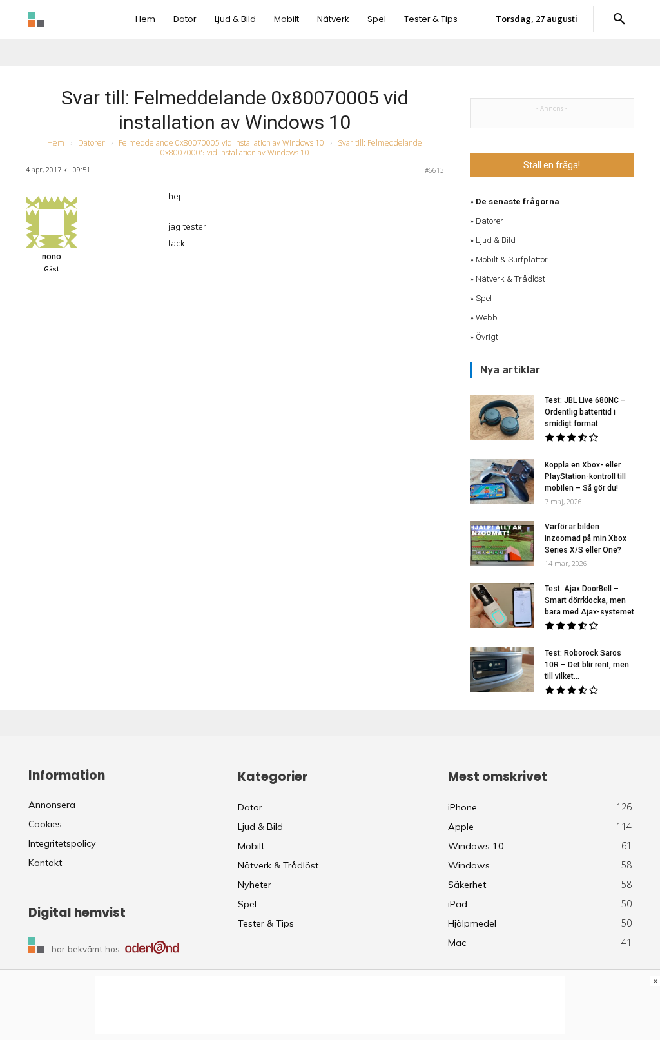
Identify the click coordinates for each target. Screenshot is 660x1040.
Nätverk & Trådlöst (510, 279)
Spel (484, 298)
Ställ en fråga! (551, 165)
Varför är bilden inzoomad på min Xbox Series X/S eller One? (585, 538)
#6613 (434, 170)
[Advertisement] (330, 1005)
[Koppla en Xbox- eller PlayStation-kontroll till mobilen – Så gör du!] (502, 481)
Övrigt (487, 337)
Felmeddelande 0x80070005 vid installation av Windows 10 (221, 142)
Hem (55, 142)
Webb (487, 317)
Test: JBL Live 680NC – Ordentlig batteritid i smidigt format (585, 412)
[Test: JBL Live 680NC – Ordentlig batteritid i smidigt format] (502, 417)
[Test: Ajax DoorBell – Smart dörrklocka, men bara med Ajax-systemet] (502, 605)
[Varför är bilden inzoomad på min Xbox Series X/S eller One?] (502, 543)
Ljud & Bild (496, 240)
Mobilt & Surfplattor (512, 259)
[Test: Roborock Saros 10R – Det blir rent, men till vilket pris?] (502, 669)
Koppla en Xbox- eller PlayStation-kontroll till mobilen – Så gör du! (585, 476)
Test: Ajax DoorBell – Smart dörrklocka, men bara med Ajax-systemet (589, 600)
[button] (619, 19)
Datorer (91, 142)
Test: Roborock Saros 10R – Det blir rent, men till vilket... (587, 665)
